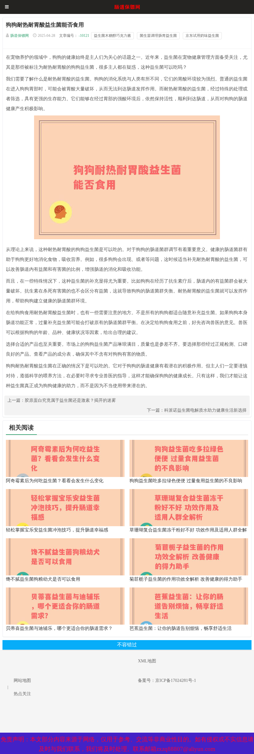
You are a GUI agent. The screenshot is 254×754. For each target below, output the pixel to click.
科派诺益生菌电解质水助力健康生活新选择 (205, 410)
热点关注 (22, 693)
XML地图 (147, 661)
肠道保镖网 (19, 35)
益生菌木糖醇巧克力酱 (112, 35)
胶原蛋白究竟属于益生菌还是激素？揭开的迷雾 (70, 400)
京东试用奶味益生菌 (202, 35)
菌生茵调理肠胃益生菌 (158, 35)
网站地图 (22, 680)
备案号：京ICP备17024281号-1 (167, 680)
